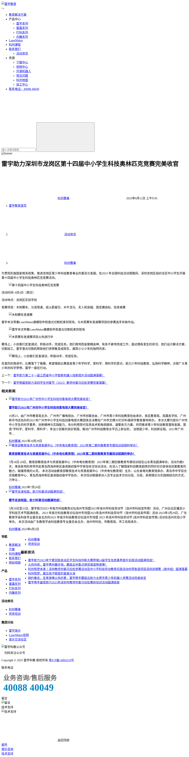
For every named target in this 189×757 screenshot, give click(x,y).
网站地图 (15, 562)
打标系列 (22, 32)
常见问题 (22, 75)
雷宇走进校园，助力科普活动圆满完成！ (35, 500)
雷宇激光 (15, 630)
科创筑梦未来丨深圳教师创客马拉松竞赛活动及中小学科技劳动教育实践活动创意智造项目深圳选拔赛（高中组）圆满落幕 (108, 569)
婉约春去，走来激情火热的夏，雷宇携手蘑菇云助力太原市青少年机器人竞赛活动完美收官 (87, 578)
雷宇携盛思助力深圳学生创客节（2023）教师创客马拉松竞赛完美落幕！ (60, 382)
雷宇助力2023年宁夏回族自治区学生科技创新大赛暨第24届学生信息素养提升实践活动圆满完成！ (91, 560)
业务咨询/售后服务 (30, 678)
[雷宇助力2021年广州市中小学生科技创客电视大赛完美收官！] (50, 399)
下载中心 (22, 62)
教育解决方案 (18, 14)
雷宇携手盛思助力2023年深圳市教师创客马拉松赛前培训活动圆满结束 (74, 582)
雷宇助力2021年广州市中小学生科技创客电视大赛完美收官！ (49, 407)
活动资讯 (22, 53)
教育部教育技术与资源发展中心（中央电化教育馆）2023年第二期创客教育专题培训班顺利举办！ (72, 453)
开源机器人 (23, 71)
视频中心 (22, 66)
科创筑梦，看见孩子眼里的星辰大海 (51, 573)
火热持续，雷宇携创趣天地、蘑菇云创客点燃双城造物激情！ (68, 564)
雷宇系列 (22, 23)
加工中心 (22, 84)
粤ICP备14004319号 (61, 660)
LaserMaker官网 (19, 635)
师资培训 (34, 544)
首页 (18, 205)
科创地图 (22, 80)
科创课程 (15, 44)
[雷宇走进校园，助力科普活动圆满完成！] (37, 491)
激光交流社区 (18, 639)
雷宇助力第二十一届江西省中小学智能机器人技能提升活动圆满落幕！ (59, 375)
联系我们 (15, 49)
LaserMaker (16, 40)
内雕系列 (22, 36)
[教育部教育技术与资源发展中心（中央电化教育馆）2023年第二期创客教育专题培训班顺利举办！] (74, 445)
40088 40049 (28, 687)
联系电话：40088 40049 (24, 89)
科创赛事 (63, 198)
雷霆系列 (22, 28)
